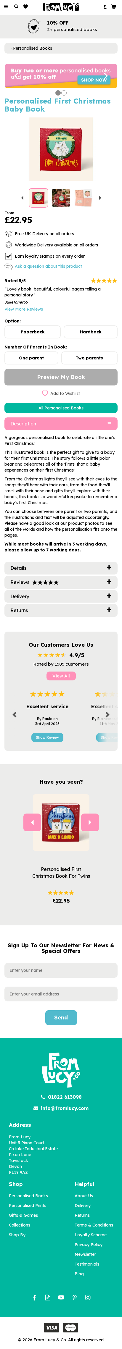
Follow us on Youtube (61, 1297)
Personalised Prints (27, 1205)
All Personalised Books (61, 408)
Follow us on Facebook (34, 1297)
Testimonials (87, 1264)
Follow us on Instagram (88, 1297)
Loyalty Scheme (91, 1234)
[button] (12, 76)
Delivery (83, 1205)
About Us (84, 1195)
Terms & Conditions (94, 1225)
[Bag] (113, 6)
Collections (19, 1225)
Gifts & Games (23, 1215)
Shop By (17, 1234)
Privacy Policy (88, 1244)
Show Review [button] (47, 737)
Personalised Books (28, 1195)
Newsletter (85, 1254)
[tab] (61, 423)
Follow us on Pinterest (74, 1297)
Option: (12, 321)
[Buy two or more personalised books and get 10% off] (61, 75)
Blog (79, 1274)
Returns (82, 1215)
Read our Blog (48, 1297)
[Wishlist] (26, 6)
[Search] (16, 6)
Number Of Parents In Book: (35, 347)
